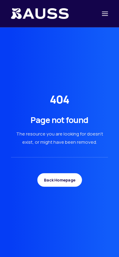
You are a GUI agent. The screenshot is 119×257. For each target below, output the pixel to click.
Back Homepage (59, 180)
